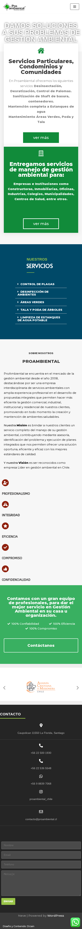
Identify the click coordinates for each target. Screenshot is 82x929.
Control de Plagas (37, 284)
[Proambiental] (14, 7)
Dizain (30, 926)
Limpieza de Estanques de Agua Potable (39, 318)
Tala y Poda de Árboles (41, 310)
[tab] (41, 284)
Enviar (8, 901)
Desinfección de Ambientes (33, 293)
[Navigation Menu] (74, 6)
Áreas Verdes (32, 302)
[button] (41, 137)
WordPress (55, 915)
